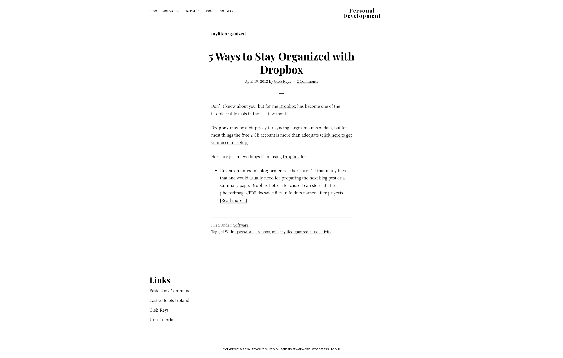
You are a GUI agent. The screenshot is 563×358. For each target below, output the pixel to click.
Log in (335, 349)
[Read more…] (233, 200)
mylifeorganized (294, 231)
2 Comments (307, 81)
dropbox (263, 231)
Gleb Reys (159, 310)
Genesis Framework (295, 349)
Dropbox (287, 106)
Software (241, 225)
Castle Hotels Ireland (169, 300)
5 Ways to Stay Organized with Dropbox (281, 62)
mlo (275, 231)
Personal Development (362, 13)
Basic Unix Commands (171, 290)
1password (244, 231)
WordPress (320, 349)
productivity (320, 231)
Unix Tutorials (163, 319)
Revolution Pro (263, 349)
